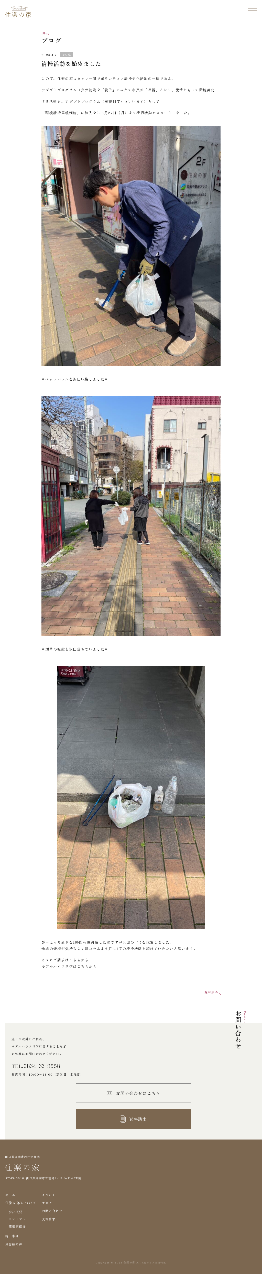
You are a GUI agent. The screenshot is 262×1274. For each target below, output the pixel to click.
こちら (75, 959)
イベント (49, 1194)
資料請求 (49, 1219)
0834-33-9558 (42, 1065)
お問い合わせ (52, 1211)
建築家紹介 (17, 1226)
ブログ (47, 1203)
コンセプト (17, 1219)
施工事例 (12, 1236)
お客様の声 (13, 1244)
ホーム (10, 1194)
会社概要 (16, 1212)
